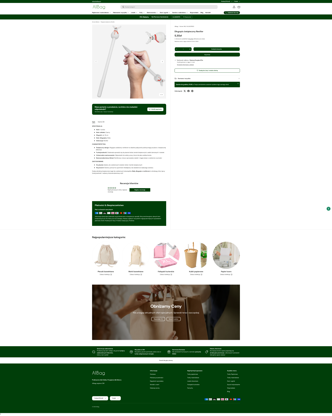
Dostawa (153, 374)
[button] (328, 209)
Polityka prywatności (156, 378)
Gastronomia (151, 12)
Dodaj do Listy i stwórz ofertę (208, 70)
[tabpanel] (129, 150)
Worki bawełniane (135, 271)
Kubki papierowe (196, 271)
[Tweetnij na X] (185, 91)
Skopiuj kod (188, 17)
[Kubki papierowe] (196, 255)
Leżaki (133, 12)
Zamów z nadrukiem (179, 12)
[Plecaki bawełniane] (105, 255)
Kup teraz (207, 54)
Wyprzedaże (194, 12)
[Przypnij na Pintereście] (192, 91)
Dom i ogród (164, 12)
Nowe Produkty (173, 319)
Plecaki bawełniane (106, 271)
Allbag (176, 26)
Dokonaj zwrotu (155, 388)
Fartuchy (190, 388)
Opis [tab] (93, 122)
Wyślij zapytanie (156, 109)
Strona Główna (95, 21)
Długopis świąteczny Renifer (108, 21)
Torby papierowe (192, 374)
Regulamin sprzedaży (156, 381)
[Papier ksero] (226, 255)
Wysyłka (190, 39)
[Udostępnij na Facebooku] (188, 91)
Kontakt (208, 12)
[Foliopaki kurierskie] (166, 255)
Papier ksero (226, 271)
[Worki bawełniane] (135, 255)
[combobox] (169, 7)
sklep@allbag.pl (96, 1)
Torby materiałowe (193, 378)
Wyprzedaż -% (158, 319)
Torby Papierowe (232, 374)
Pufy (141, 12)
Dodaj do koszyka (216, 49)
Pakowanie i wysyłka (120, 12)
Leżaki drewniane (192, 381)
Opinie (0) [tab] (101, 122)
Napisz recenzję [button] (139, 190)
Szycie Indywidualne (233, 384)
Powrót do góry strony (166, 360)
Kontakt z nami (154, 384)
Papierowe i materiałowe (100, 12)
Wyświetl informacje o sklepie (185, 64)
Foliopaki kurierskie (166, 271)
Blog (201, 12)
